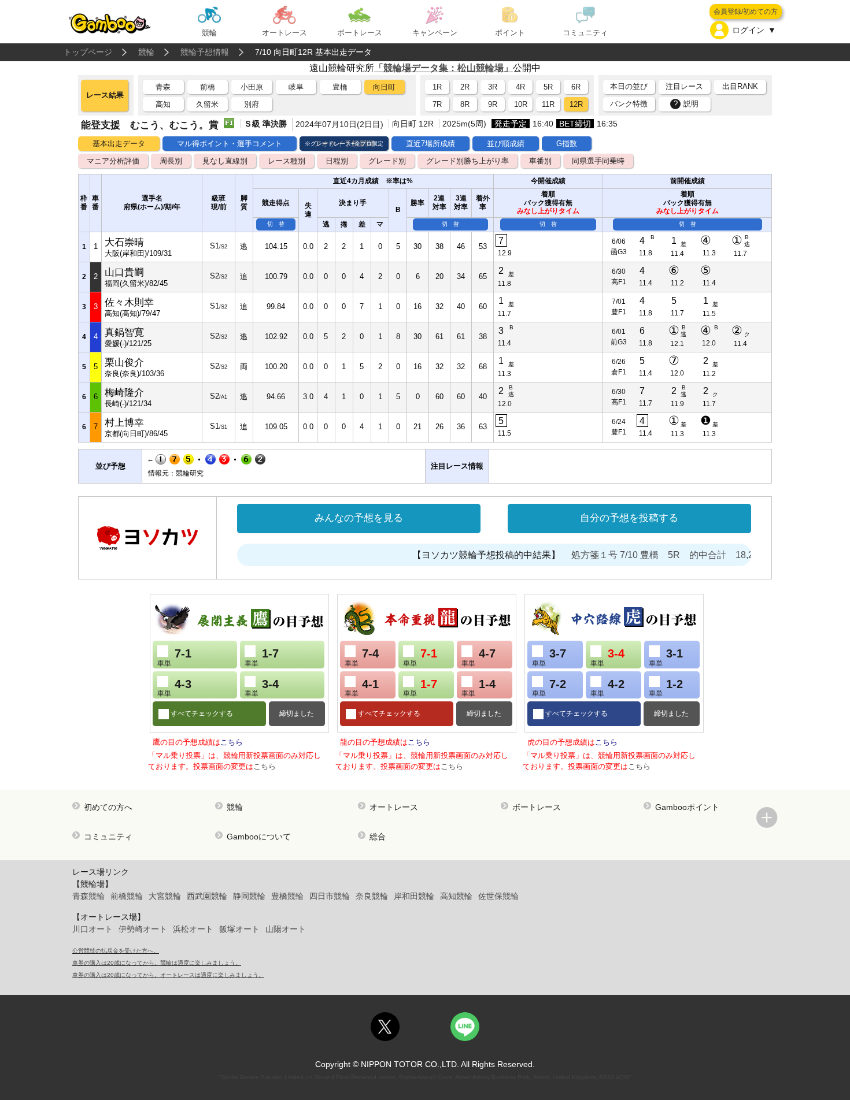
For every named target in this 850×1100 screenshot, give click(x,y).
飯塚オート (239, 929)
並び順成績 (505, 143)
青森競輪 (88, 896)
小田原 (252, 87)
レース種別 (286, 161)
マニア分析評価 (113, 161)
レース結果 (105, 95)
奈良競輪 (372, 896)
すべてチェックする (201, 713)
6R (576, 87)
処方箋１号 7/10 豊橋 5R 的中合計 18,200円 (659, 555)
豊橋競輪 (287, 896)
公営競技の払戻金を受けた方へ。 (115, 950)
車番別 (540, 161)
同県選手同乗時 (598, 161)
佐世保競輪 (498, 896)
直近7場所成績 (430, 143)
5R (548, 87)
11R (548, 104)
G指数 (566, 143)
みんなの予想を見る (359, 517)
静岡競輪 (249, 896)
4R (520, 87)
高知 (163, 104)
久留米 (207, 104)
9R (492, 104)
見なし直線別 (224, 161)
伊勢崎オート (143, 929)
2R (465, 87)
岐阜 (296, 87)
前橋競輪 (126, 896)
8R (465, 104)
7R (437, 104)
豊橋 (340, 87)
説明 (686, 103)
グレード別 (387, 161)
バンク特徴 (629, 103)
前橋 (207, 87)
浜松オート (193, 929)
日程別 (337, 161)
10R (520, 104)
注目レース (684, 86)
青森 (163, 87)
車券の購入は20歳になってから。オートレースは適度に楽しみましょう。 (168, 975)
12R (576, 104)
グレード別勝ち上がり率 (467, 161)
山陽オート (285, 929)
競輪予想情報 (204, 52)
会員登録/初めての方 (746, 12)
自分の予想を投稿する (629, 517)
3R (492, 87)
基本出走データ (119, 143)
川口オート (92, 929)
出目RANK (740, 86)
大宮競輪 (165, 896)
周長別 (171, 161)
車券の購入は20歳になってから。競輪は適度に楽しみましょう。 (156, 963)
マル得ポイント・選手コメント (229, 143)
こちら (231, 742)
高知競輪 (456, 896)
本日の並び (629, 86)
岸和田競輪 (414, 896)
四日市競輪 (329, 896)
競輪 (146, 52)
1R (437, 87)
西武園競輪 (207, 896)
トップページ (88, 52)
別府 (251, 104)
